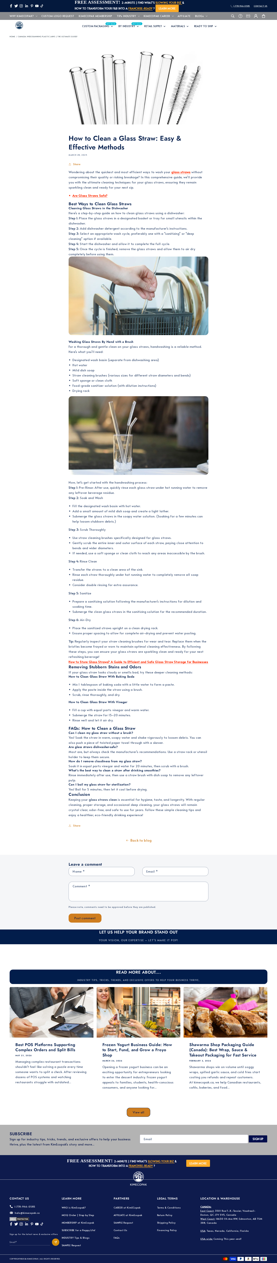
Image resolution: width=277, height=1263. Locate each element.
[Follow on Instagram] (21, 6)
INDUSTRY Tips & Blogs (76, 1237)
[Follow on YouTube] (37, 6)
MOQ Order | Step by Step (78, 1215)
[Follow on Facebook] (11, 6)
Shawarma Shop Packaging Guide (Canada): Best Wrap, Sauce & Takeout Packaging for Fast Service (222, 1050)
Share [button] (76, 164)
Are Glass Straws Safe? (89, 195)
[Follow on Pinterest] (32, 6)
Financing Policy (167, 1230)
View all (138, 1112)
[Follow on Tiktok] (41, 6)
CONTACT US (260, 5)
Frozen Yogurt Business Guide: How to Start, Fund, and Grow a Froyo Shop (137, 1050)
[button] (23, 16)
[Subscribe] (55, 1242)
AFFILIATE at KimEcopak (128, 1215)
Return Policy (164, 1215)
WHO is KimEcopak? (74, 1207)
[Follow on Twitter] (16, 6)
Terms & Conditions (169, 1207)
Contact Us (120, 1230)
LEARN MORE (167, 8)
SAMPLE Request (71, 1245)
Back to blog (141, 840)
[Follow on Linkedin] (26, 6)
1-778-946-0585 (241, 5)
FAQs (117, 1237)
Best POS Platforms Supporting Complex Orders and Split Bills (45, 1047)
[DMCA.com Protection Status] (19, 1220)
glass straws (181, 172)
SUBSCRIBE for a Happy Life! (78, 1230)
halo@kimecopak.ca (27, 1212)
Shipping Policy (166, 1222)
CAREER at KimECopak (127, 1207)
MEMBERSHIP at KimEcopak (78, 1222)
